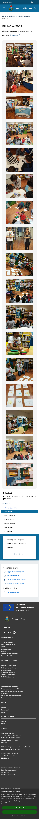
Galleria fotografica (24, 16)
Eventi (3, 723)
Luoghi (3, 721)
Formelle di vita (8, 531)
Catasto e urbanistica (8, 675)
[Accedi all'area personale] (32, 2)
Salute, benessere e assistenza (11, 695)
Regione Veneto (8, 2)
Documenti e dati (6, 656)
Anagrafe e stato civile (8, 666)
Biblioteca (12, 16)
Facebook (7, 496)
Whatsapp (24, 496)
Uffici (3, 647)
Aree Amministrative (8, 644)
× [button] (37, 790)
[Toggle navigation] (4, 8)
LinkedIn (8, 499)
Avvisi (3, 712)
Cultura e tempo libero (8, 668)
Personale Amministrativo (9, 653)
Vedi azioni (5, 503)
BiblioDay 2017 (8, 512)
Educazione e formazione (9, 686)
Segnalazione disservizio (9, 770)
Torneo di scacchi (9, 519)
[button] (19, 816)
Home (4, 16)
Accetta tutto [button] (19, 807)
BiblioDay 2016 (8, 527)
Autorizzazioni (6, 698)
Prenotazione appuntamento (10, 768)
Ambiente (4, 693)
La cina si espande (9, 523)
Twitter (15, 496)
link (2, 803)
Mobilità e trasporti (7, 677)
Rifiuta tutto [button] (19, 812)
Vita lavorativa (6, 670)
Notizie (3, 708)
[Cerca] (35, 8)
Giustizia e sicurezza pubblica (10, 689)
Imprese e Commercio (8, 672)
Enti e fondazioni (6, 649)
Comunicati (5, 710)
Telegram (33, 496)
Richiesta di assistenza (8, 774)
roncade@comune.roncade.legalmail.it (17, 747)
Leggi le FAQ (5, 772)
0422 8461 (16, 749)
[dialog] (19, 804)
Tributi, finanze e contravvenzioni (12, 691)
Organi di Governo (7, 642)
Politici (3, 651)
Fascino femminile (9, 515)
